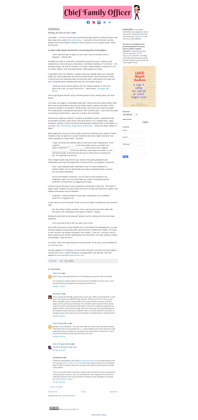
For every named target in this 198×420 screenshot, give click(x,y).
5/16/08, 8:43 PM (59, 336)
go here (141, 36)
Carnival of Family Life (88, 361)
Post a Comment (57, 387)
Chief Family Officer (60, 323)
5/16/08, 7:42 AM (59, 286)
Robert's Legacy (66, 379)
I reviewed (61, 37)
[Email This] (65, 261)
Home (83, 392)
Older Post (113, 392)
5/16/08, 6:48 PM (59, 316)
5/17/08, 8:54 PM (59, 382)
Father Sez (57, 273)
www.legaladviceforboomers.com (70, 255)
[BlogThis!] (67, 261)
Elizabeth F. (57, 294)
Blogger (103, 415)
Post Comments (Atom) (66, 396)
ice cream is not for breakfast (76, 363)
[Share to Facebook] (71, 261)
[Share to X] (69, 261)
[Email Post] (60, 261)
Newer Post (53, 392)
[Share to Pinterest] (73, 261)
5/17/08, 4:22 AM (59, 350)
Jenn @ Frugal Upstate (62, 344)
